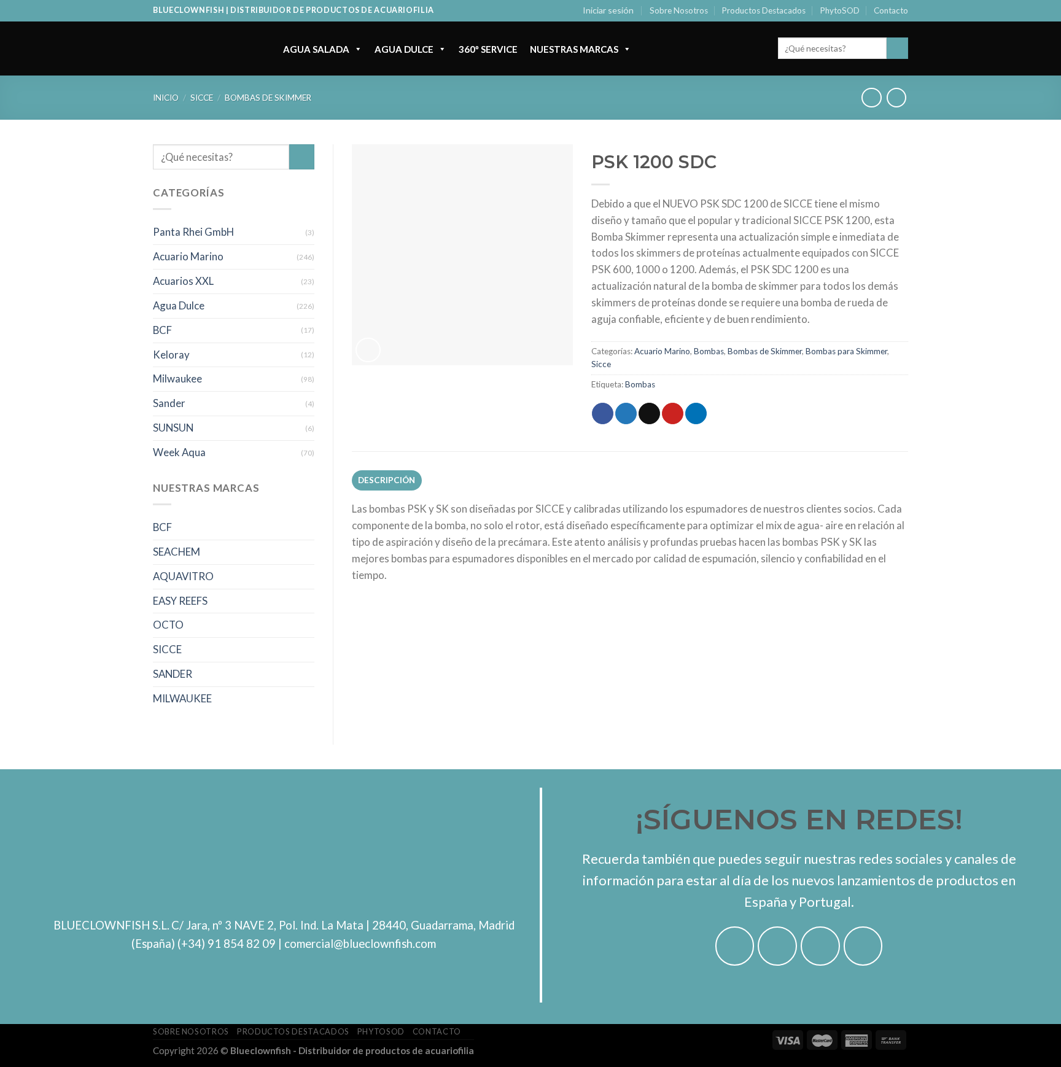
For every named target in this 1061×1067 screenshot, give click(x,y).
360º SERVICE (488, 49)
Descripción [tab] (387, 480)
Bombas (709, 351)
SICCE (167, 649)
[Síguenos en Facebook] (735, 946)
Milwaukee (177, 378)
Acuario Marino (188, 256)
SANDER (172, 673)
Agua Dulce (404, 49)
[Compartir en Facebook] (602, 413)
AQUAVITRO (183, 576)
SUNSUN (173, 427)
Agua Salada (316, 49)
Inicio (166, 98)
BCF (162, 330)
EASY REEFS (180, 600)
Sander (169, 403)
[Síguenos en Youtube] (863, 946)
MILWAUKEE (182, 698)
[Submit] (897, 48)
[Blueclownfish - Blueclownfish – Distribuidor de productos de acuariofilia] (205, 48)
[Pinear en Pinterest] (672, 413)
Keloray (171, 354)
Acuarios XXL (183, 280)
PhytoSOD (840, 10)
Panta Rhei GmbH (193, 231)
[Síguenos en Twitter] (820, 946)
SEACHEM (176, 551)
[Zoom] (368, 350)
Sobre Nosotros (679, 10)
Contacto (891, 10)
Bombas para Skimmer (846, 351)
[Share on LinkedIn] (696, 413)
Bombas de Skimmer (268, 98)
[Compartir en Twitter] (626, 413)
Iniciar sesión (608, 10)
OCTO (168, 624)
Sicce (201, 98)
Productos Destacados (764, 10)
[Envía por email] (649, 413)
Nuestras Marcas (574, 49)
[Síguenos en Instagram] (777, 946)
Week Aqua (179, 452)
